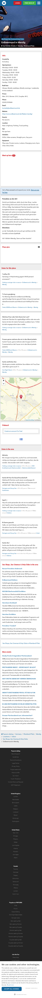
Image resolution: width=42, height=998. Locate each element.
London (15, 796)
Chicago (15, 836)
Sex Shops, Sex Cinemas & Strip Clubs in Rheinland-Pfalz (21, 643)
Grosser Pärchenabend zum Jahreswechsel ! (17, 715)
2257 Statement (15, 785)
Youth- (12, 779)
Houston (15, 851)
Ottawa (16, 888)
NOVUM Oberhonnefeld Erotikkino (14, 591)
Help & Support (15, 754)
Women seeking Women (16, 933)
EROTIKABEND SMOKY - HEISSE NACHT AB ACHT (19, 667)
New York (15, 833)
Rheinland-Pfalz (29, 46)
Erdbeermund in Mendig (29, 282)
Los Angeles (15, 845)
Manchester (15, 799)
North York (15, 894)
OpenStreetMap (30, 420)
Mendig (20, 46)
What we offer (16, 772)
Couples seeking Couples (15, 946)
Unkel (38, 533)
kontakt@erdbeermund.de (11, 108)
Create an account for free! (13, 431)
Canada (15, 866)
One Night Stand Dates (15, 915)
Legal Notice (15, 763)
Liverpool (15, 812)
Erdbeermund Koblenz (9, 580)
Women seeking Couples (16, 936)
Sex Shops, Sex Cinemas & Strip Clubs (13, 39)
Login (17, 3)
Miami (15, 857)
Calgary (15, 875)
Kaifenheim (5, 490)
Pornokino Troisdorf (9, 626)
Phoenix (15, 839)
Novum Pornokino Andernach (12, 568)
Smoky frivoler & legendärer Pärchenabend (17, 656)
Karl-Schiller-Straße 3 (10, 46)
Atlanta (16, 848)
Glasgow (15, 809)
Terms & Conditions (15, 760)
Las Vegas (16, 854)
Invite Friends (15, 960)
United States (15, 830)
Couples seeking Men (15, 939)
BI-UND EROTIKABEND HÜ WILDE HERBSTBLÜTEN (19, 704)
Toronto (15, 869)
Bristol (15, 815)
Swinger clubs (16, 918)
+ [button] (3, 380)
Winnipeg (15, 884)
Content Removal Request (15, 782)
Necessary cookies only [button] (32, 988)
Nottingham (15, 821)
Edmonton (16, 878)
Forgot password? (15, 769)
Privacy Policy (16, 766)
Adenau (9, 555)
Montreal (15, 872)
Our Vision (16, 775)
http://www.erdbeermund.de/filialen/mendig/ (17, 114)
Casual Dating (16, 912)
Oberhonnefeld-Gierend (28, 468)
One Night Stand (7, 370)
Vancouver (16, 881)
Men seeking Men (16, 921)
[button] (21, 994)
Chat (15, 905)
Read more (10, 985)
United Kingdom (15, 793)
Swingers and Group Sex (9, 488)
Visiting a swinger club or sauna (11, 282)
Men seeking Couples (15, 927)
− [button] (3, 383)
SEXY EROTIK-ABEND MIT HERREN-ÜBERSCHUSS (19, 679)
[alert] (21, 979)
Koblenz (9, 513)
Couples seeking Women (16, 943)
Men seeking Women (16, 924)
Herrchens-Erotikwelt (9, 603)
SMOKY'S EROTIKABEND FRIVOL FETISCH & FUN (18, 692)
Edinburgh (16, 818)
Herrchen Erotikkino (9, 614)
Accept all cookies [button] (11, 989)
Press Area (16, 957)
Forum (16, 908)
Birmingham (15, 802)
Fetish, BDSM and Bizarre (9, 307)
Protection (18, 779)
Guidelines (16, 757)
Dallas (15, 842)
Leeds (15, 806)
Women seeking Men (16, 930)
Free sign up (29, 3)
